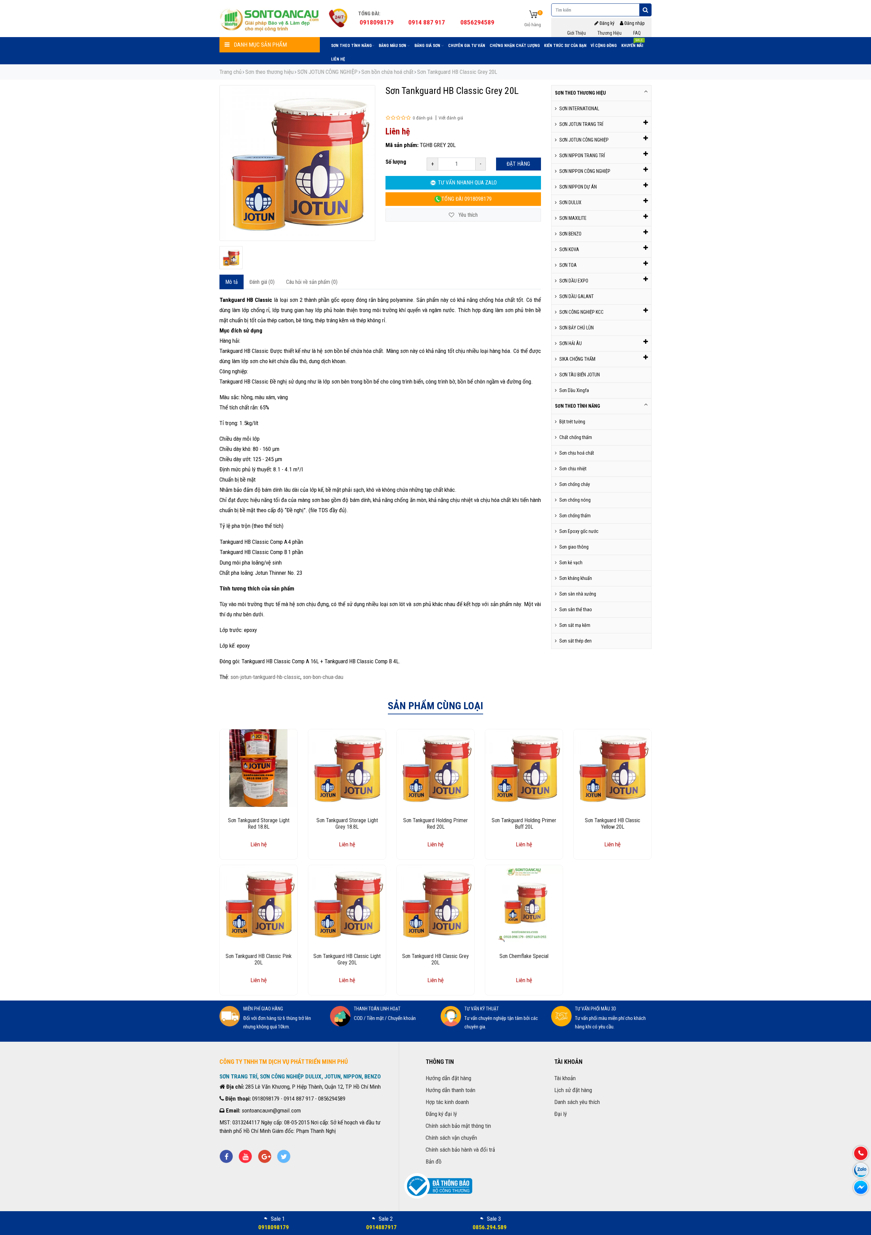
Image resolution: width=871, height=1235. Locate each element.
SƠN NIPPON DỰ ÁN (578, 187)
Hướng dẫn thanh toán (450, 1090)
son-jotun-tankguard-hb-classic (265, 676)
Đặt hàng (518, 164)
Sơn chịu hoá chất (576, 453)
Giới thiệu (576, 33)
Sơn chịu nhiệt (573, 468)
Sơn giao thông (574, 547)
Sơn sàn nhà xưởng (577, 594)
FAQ (637, 33)
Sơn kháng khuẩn (575, 578)
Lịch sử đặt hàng (573, 1090)
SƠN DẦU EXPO (573, 280)
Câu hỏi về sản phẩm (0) (312, 282)
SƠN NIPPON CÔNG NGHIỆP (584, 171)
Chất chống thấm (575, 437)
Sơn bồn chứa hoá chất (387, 71)
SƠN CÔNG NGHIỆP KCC (581, 312)
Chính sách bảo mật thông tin (458, 1125)
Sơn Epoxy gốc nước (578, 531)
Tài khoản (565, 1078)
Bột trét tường (572, 421)
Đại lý (560, 1113)
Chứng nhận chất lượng (515, 45)
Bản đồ (434, 1161)
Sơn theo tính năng (351, 45)
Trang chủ (230, 71)
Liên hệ (338, 59)
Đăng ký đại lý (441, 1113)
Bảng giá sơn (427, 45)
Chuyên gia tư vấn (466, 45)
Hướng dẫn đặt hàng (448, 1078)
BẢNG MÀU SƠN (393, 45)
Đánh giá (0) (262, 282)
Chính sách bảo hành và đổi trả (460, 1149)
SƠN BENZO (570, 234)
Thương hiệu (609, 33)
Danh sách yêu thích (577, 1102)
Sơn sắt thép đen (575, 641)
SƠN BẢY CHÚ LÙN (576, 327)
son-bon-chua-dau (323, 676)
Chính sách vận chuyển (451, 1137)
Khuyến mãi (632, 44)
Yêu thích (467, 215)
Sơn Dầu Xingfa (574, 390)
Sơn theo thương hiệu (269, 71)
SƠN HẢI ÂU (570, 343)
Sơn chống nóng (575, 500)
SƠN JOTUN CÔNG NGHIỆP (327, 71)
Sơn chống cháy (574, 484)
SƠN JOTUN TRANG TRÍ (581, 124)
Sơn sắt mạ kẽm (574, 625)
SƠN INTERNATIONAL (579, 108)
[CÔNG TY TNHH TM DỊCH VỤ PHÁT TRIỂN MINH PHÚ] (269, 18)
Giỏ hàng (532, 24)
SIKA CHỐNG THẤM (577, 359)
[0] (533, 14)
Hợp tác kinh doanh (447, 1102)
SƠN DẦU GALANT (576, 296)
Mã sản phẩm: (401, 145)
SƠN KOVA (569, 249)
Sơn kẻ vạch (570, 562)
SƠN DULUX (570, 202)
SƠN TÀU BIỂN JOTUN (579, 374)
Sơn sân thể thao (575, 609)
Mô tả (231, 282)
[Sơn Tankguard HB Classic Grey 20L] (231, 257)
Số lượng (395, 161)
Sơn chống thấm (575, 515)
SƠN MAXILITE (573, 218)
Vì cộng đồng (604, 45)
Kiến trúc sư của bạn (565, 45)
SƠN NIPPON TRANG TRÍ (582, 155)
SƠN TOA (568, 265)
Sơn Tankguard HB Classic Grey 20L (457, 71)
